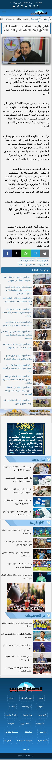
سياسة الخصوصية (24, 740)
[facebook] (7, 253)
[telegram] (35, 253)
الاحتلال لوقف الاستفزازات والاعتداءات (33, 264)
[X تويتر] (22, 6)
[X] (16, 253)
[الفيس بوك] (18, 6)
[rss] (38, 6)
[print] (44, 253)
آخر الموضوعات (35, 615)
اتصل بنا (7, 740)
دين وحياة (42, 732)
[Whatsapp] (34, 6)
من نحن (26, 749)
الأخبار (41, 698)
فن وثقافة (26, 706)
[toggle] (4, 13)
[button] (3, 439)
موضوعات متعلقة (40, 270)
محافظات (28, 732)
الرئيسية (44, 19)
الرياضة (11, 698)
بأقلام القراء (43, 740)
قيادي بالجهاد (42, 260)
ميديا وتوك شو (27, 698)
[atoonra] (26, 412)
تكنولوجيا (40, 723)
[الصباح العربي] (39, 12)
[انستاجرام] (30, 6)
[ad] (26, 454)
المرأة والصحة (10, 715)
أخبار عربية (34, 19)
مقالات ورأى (25, 723)
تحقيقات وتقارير (12, 732)
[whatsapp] (26, 253)
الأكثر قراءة (38, 523)
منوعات (11, 723)
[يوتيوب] (26, 6)
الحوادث (40, 706)
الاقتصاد (12, 706)
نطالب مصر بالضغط (27, 260)
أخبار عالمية (27, 715)
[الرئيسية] (14, 6)
